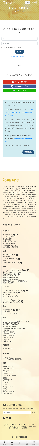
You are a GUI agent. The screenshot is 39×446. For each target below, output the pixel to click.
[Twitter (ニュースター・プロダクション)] (22, 291)
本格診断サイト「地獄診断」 (11, 247)
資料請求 (16, 428)
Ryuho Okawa (8, 391)
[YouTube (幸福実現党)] (17, 310)
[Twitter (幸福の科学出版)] (14, 255)
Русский (8, 386)
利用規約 (13, 424)
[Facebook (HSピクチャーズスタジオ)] (23, 270)
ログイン (19, 52)
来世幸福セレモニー (9, 348)
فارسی (5, 389)
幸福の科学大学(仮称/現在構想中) (14, 328)
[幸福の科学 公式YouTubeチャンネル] (10, 418)
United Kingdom (9, 375)
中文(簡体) (6, 382)
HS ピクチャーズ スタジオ (11, 270)
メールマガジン (7, 238)
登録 (33, 412)
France (5, 373)
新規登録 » (28, 152)
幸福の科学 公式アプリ (10, 245)
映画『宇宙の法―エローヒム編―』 (13, 272)
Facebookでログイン (20, 86)
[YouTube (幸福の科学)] (17, 235)
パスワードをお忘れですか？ (19, 56)
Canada (6, 370)
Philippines (7, 379)
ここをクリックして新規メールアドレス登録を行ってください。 (19, 112)
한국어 (5, 384)
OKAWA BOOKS (9, 393)
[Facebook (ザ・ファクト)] (17, 296)
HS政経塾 (6, 330)
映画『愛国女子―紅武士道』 (11, 274)
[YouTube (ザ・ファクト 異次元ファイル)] (22, 300)
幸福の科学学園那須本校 (10, 324)
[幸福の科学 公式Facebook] (4, 418)
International (8, 366)
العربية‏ (5, 388)
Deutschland (8, 372)
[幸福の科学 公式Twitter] (7, 418)
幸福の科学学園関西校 (10, 326)
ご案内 (6, 424)
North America (8, 368)
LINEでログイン (20, 90)
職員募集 (25, 428)
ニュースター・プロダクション (11, 290)
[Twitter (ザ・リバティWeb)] (17, 259)
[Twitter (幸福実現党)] (12, 310)
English (33, 2)
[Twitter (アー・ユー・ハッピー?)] (19, 263)
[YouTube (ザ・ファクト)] (11, 296)
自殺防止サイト (7, 357)
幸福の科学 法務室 (9, 243)
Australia (6, 381)
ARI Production (9, 292)
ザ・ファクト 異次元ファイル (11, 300)
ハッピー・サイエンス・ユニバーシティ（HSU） (16, 321)
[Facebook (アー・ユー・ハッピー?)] (21, 263)
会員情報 (22, 8)
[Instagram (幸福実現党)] (19, 310)
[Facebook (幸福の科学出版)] (17, 255)
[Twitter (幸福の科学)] (12, 235)
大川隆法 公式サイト (9, 236)
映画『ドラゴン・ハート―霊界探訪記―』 (15, 281)
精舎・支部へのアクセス (10, 241)
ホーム (11, 8)
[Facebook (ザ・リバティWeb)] (19, 259)
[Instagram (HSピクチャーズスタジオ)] (28, 270)
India (5, 377)
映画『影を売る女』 (8, 283)
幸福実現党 (6, 310)
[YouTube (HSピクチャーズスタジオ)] (25, 270)
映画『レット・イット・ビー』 (10, 277)
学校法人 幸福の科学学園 (11, 323)
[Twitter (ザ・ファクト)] (14, 296)
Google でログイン (20, 82)
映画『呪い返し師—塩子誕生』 (12, 275)
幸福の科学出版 (8, 254)
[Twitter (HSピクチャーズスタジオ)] (20, 270)
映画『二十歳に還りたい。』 (11, 279)
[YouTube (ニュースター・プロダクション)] (27, 291)
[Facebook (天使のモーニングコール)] (22, 302)
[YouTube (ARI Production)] (19, 292)
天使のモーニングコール (10, 302)
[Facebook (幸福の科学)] (14, 235)
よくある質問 (22, 426)
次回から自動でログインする (12, 47)
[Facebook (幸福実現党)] (14, 310)
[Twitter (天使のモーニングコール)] (19, 302)
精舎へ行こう (7, 240)
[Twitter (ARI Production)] (17, 292)
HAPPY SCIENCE (20, 437)
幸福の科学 (6, 234)
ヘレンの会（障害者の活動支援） (12, 359)
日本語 (28, 2)
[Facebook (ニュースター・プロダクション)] (24, 291)
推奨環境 (22, 424)
